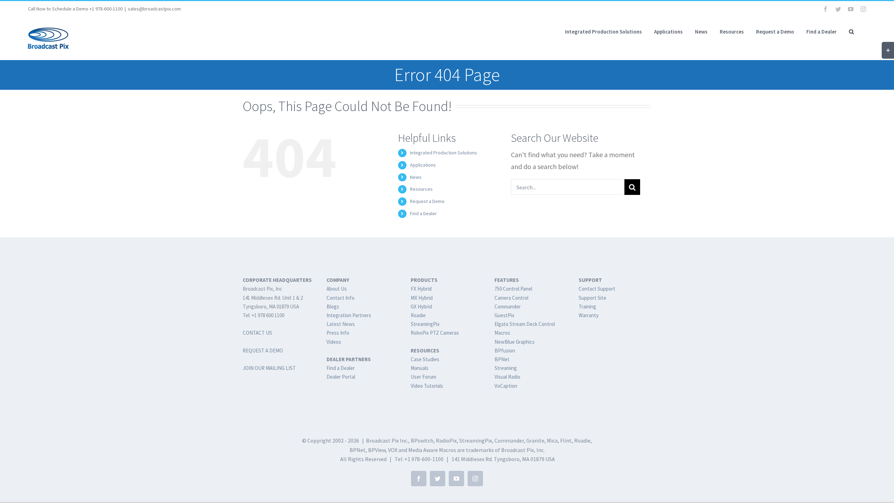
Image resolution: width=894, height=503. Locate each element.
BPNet (502, 359)
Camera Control (511, 297)
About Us (337, 288)
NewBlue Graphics (514, 341)
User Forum (423, 376)
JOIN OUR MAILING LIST (269, 368)
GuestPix (504, 315)
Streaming (505, 368)
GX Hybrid (421, 306)
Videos (334, 341)
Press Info (338, 332)
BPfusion (504, 350)
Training (587, 306)
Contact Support (597, 288)
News (416, 177)
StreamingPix (425, 324)
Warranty (589, 315)
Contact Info (340, 297)
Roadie (418, 315)
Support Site (592, 297)
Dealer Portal (341, 376)
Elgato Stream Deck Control (524, 324)
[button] (851, 31)
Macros (502, 332)
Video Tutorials (427, 385)
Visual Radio (507, 376)
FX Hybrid (421, 288)
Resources (421, 189)
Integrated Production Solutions (443, 153)
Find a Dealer (423, 213)
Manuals (419, 368)
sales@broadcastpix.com (154, 9)
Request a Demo (427, 201)
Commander (507, 306)
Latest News (341, 324)
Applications (423, 165)
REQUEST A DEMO (263, 350)
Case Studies (425, 359)
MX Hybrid (422, 297)
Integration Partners (349, 315)
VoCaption (505, 385)
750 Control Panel (513, 288)
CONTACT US (257, 332)
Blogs (333, 306)
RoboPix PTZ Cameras (435, 332)
